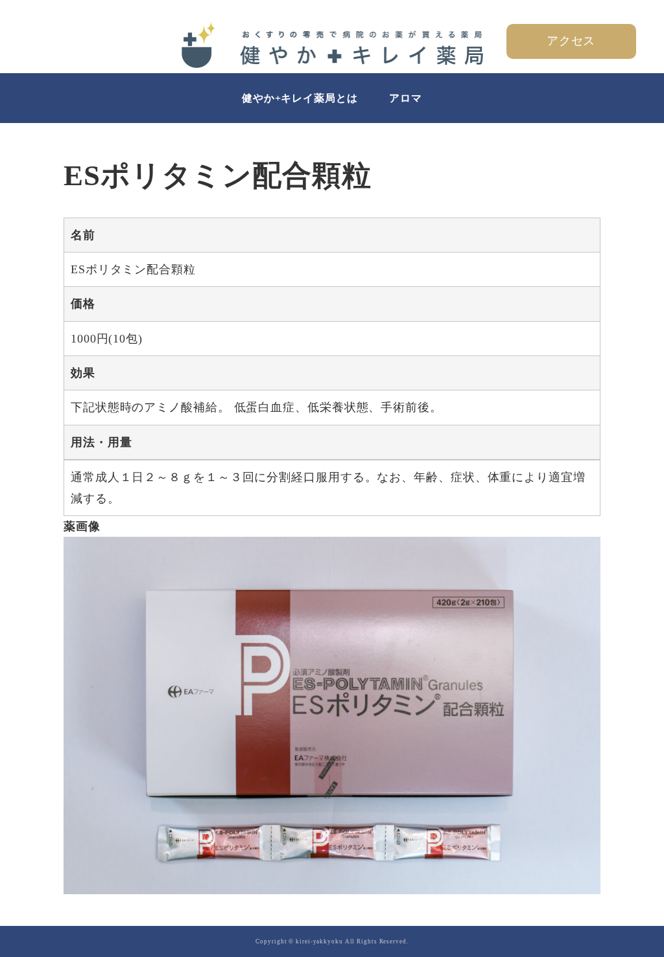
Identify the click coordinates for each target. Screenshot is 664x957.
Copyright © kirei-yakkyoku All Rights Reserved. (331, 941)
